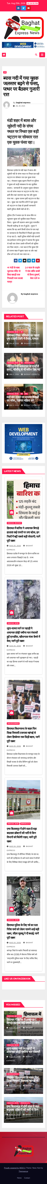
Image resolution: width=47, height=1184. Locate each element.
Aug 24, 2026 (15, 846)
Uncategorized (13, 723)
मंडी (5, 72)
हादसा (26, 393)
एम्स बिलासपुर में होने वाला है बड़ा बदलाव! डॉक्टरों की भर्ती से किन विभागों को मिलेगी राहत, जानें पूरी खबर (23, 1111)
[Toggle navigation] (42, 54)
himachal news (13, 332)
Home (19, 1178)
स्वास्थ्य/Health (29, 363)
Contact (27, 1178)
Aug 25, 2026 (15, 546)
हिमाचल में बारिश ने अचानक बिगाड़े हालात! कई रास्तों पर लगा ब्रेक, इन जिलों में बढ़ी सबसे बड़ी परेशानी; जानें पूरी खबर (23, 1024)
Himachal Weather (14, 523)
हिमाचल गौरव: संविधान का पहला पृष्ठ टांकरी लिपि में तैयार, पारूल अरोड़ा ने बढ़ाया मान (23, 338)
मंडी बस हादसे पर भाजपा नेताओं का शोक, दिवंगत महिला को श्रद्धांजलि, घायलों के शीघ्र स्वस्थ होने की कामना (23, 402)
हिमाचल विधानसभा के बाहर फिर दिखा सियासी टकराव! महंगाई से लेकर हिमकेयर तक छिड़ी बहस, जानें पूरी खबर (23, 1082)
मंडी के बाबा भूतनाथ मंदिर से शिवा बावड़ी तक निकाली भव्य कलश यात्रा (15, 274)
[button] (36, 55)
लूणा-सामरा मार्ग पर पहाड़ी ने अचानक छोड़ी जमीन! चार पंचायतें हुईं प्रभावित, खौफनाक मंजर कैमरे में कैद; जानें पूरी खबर (23, 1053)
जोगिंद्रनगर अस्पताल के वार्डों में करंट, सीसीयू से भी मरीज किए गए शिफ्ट (23, 369)
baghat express (23, 102)
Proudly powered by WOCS (14, 1168)
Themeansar (23, 1171)
